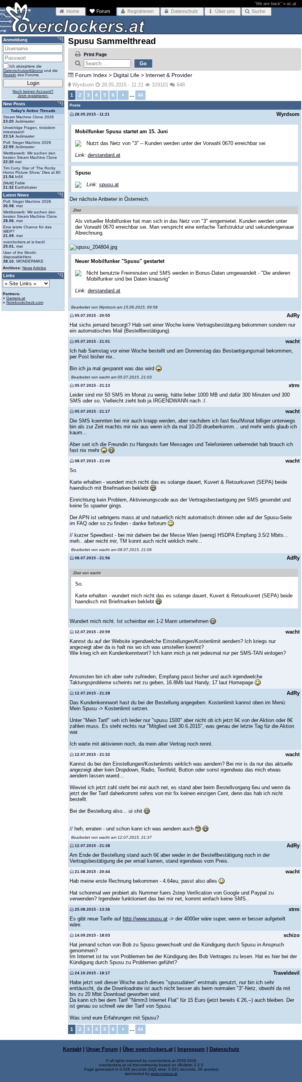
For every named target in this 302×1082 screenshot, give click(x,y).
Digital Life (126, 75)
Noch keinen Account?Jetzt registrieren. (33, 93)
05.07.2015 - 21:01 (92, 341)
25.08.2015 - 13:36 (92, 909)
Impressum (191, 1049)
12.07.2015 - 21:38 (92, 845)
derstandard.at (104, 155)
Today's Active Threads (33, 110)
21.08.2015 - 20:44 (92, 871)
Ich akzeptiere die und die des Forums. (30, 70)
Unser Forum (102, 1049)
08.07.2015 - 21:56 (92, 558)
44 (140, 95)
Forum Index (91, 75)
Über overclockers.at (148, 1049)
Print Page (95, 54)
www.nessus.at (164, 1073)
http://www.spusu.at (145, 919)
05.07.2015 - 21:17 (92, 411)
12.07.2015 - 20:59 (92, 632)
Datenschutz (224, 1049)
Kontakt (72, 1049)
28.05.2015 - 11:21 (92, 114)
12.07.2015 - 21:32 (92, 754)
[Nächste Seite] (123, 95)
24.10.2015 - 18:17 (92, 973)
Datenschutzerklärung (23, 70)
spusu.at (109, 184)
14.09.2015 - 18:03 (92, 935)
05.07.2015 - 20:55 (92, 315)
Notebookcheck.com (24, 302)
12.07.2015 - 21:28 (92, 693)
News (27, 268)
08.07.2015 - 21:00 (92, 461)
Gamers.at (15, 298)
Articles (39, 268)
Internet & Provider (168, 75)
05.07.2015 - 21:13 (92, 385)
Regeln (9, 75)
